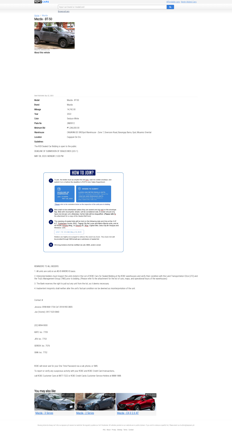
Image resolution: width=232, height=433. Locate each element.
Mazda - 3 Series (44, 413)
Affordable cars (173, 2)
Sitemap (119, 430)
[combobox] (112, 7)
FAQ (104, 430)
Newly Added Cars (189, 2)
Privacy (114, 430)
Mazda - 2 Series (85, 413)
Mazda (45, 15)
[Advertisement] (116, 73)
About (109, 430)
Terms (125, 430)
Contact (131, 430)
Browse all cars (63, 11)
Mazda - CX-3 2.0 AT (128, 413)
